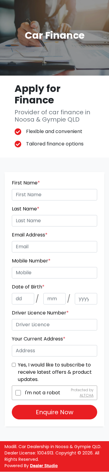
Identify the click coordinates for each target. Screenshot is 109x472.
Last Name (25, 208)
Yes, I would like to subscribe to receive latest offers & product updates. (55, 372)
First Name (26, 182)
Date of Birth (28, 286)
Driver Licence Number (40, 312)
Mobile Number (31, 260)
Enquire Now (54, 412)
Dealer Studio (44, 466)
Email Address (30, 234)
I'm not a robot (42, 392)
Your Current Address (38, 338)
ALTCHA (87, 395)
